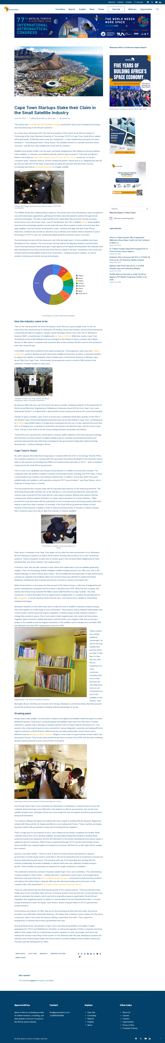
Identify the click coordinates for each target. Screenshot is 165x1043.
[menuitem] (112, 2)
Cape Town (32, 953)
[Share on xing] (100, 953)
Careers (120, 2)
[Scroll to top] (160, 1038)
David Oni (66, 118)
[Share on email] (79, 956)
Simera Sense (20, 957)
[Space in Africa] (11, 9)
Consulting (60, 9)
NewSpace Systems (58, 953)
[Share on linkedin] (91, 953)
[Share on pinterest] (87, 953)
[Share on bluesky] (97, 953)
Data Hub (91, 1012)
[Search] (130, 208)
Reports (72, 9)
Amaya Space (20, 953)
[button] (148, 2)
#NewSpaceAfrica (39, 118)
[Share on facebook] (78, 953)
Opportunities (146, 9)
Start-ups (52, 118)
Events (101, 9)
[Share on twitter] (81, 953)
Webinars (132, 9)
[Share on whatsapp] (94, 953)
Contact (129, 2)
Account (139, 2)
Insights (82, 9)
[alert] (130, 218)
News (92, 9)
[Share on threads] (84, 953)
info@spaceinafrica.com (60, 1012)
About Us (111, 2)
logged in (33, 980)
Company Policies (130, 1028)
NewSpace (43, 953)
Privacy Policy (128, 1025)
